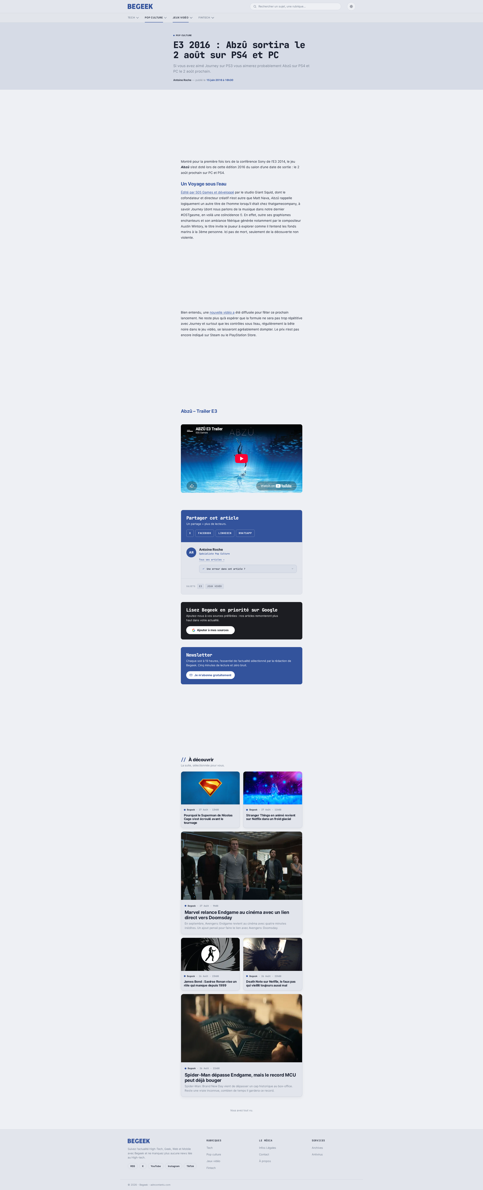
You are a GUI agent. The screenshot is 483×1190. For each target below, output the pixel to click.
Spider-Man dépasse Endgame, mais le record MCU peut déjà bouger (240, 1077)
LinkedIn (224, 533)
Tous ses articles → (211, 559)
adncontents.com (160, 1184)
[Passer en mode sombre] (351, 6)
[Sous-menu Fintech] (212, 18)
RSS (132, 1166)
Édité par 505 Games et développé (207, 192)
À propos (265, 1161)
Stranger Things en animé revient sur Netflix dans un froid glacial (270, 817)
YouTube (156, 1166)
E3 (200, 586)
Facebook (204, 533)
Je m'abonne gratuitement (212, 675)
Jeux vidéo (181, 17)
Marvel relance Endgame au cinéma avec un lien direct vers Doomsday (237, 915)
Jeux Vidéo (214, 586)
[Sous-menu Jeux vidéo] (191, 18)
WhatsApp (245, 533)
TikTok (190, 1166)
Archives (317, 1147)
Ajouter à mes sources (213, 630)
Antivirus (317, 1154)
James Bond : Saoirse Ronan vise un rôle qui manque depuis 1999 (210, 983)
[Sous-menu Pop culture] (165, 18)
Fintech (204, 17)
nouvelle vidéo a (222, 312)
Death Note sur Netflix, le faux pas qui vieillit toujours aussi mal (270, 983)
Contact (264, 1154)
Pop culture (154, 17)
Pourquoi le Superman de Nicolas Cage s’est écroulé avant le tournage (208, 819)
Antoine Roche (182, 80)
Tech (131, 17)
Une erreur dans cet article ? (226, 568)
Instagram (174, 1166)
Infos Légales (267, 1147)
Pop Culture (184, 35)
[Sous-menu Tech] (137, 18)
